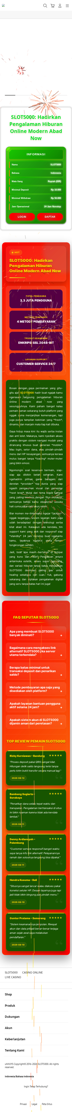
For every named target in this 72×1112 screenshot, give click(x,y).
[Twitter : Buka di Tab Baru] (32, 1095)
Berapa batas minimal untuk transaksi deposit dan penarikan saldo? (33, 671)
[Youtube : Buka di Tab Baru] (48, 1095)
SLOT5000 (27, 392)
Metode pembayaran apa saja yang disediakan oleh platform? (35, 689)
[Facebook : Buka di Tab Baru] (24, 1095)
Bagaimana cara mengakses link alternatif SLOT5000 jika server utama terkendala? (33, 651)
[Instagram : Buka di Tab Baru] (40, 1095)
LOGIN (22, 216)
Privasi (23, 1104)
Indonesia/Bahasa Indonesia (19, 1076)
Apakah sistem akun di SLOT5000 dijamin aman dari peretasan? (34, 721)
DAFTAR (50, 216)
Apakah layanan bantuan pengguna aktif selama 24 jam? (35, 705)
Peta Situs (47, 1104)
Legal (34, 1104)
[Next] (68, 556)
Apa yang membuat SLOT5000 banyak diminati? (32, 633)
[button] (52, 5)
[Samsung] (10, 5)
